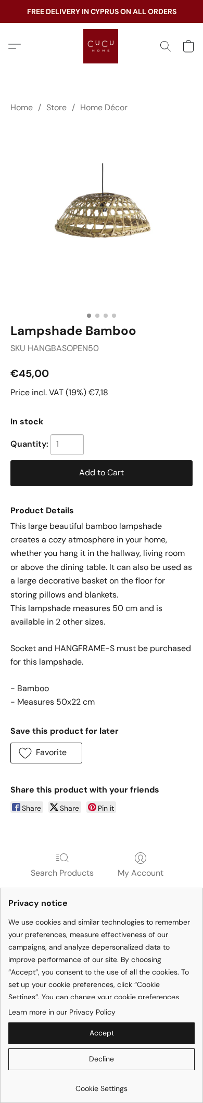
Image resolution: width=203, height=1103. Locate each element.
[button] (101, 46)
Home (21, 107)
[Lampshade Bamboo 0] (101, 216)
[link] (101, 1084)
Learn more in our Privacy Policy (62, 1012)
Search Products (62, 872)
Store (56, 107)
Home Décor (104, 107)
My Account (140, 872)
